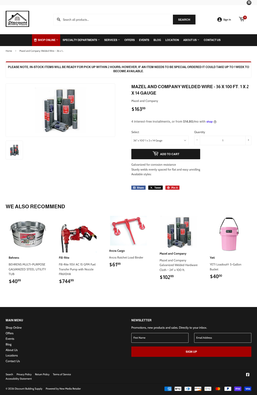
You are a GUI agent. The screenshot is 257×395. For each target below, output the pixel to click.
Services (111, 40)
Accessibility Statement (19, 378)
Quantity (199, 132)
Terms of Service (62, 374)
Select (135, 132)
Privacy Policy (24, 374)
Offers (129, 40)
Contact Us (212, 40)
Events (144, 40)
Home (9, 50)
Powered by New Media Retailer (63, 388)
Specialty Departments (80, 40)
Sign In (227, 19)
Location (172, 40)
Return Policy (42, 374)
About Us (190, 40)
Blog (157, 40)
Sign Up (191, 351)
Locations (12, 355)
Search (186, 19)
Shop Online (46, 40)
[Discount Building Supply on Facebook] (247, 375)
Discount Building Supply (28, 388)
